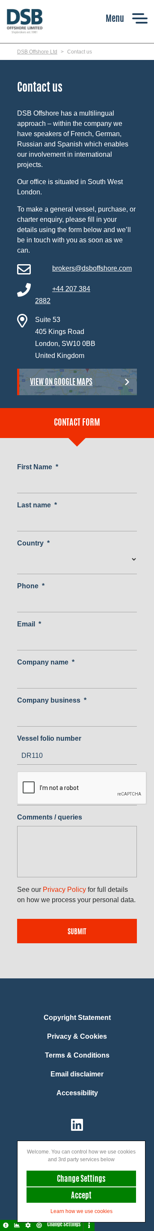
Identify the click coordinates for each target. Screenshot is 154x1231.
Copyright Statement (77, 1017)
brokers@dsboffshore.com (92, 268)
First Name (37, 467)
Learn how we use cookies (81, 1211)
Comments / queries (49, 817)
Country (33, 543)
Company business (51, 700)
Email (29, 624)
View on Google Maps (61, 383)
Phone (30, 586)
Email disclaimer (77, 1074)
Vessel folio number (49, 738)
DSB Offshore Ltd (37, 52)
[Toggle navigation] (127, 18)
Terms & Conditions (77, 1055)
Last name (37, 505)
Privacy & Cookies (77, 1036)
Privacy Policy (64, 889)
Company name (45, 662)
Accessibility (77, 1093)
